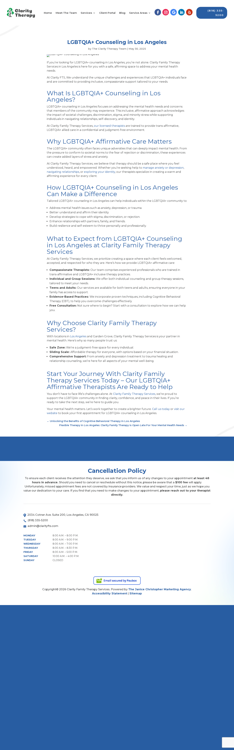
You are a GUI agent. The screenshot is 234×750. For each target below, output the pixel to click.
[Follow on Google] (173, 12)
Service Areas (138, 13)
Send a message (143, 448)
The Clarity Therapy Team (109, 48)
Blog (122, 13)
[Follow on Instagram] (165, 12)
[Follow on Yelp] (189, 12)
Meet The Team (66, 13)
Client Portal (107, 13)
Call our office (191, 448)
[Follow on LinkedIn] (181, 12)
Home (48, 13)
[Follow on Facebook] (158, 12)
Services (86, 13)
